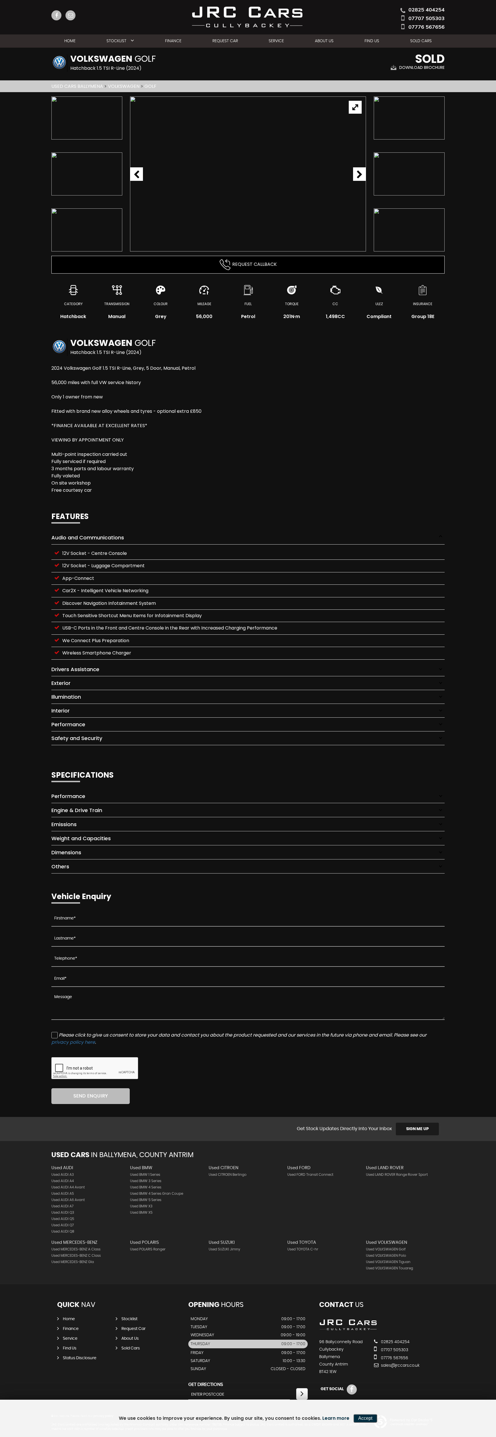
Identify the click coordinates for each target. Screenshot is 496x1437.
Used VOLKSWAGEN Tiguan (388, 1262)
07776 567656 (426, 27)
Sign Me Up (417, 1129)
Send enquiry (90, 1096)
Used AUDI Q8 (62, 1231)
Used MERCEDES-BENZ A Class (75, 1249)
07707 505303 (426, 18)
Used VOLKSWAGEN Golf (386, 1249)
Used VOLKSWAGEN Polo (386, 1255)
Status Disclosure (79, 1358)
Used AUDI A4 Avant (68, 1187)
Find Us (372, 41)
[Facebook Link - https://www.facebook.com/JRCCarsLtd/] (56, 15)
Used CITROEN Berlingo (228, 1174)
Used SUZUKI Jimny (224, 1249)
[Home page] (248, 16)
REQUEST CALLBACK (254, 264)
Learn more (335, 1418)
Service (276, 41)
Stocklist (116, 41)
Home (69, 41)
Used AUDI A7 (62, 1206)
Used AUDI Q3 (62, 1212)
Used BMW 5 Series (145, 1200)
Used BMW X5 (141, 1212)
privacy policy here (73, 1042)
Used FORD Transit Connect (310, 1174)
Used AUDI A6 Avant (68, 1200)
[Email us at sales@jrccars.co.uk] (70, 15)
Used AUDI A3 (62, 1174)
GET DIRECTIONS (205, 1384)
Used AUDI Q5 (62, 1219)
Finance (173, 41)
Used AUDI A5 (62, 1193)
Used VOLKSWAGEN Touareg (389, 1268)
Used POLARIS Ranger (148, 1249)
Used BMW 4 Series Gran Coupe (156, 1193)
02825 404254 (426, 9)
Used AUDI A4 (62, 1181)
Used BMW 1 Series (145, 1174)
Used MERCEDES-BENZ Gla (72, 1262)
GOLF (150, 86)
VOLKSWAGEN (124, 86)
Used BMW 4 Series (145, 1187)
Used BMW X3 (141, 1206)
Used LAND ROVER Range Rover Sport (397, 1174)
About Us (324, 41)
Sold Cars (421, 41)
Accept (365, 1418)
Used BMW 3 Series (145, 1181)
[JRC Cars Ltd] (348, 1330)
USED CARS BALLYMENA (77, 86)
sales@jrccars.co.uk (400, 1366)
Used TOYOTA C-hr (302, 1249)
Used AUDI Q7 (62, 1225)
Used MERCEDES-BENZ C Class (76, 1255)
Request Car (225, 41)
